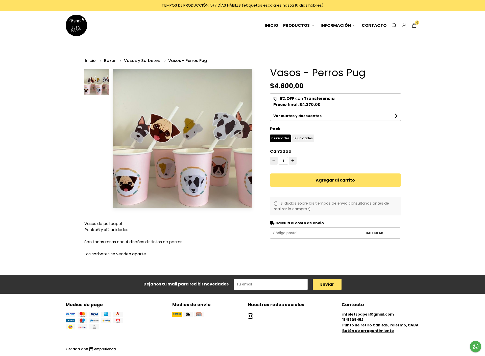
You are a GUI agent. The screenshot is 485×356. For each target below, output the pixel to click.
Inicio (271, 25)
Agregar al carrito (335, 180)
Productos (296, 25)
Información (336, 25)
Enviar (327, 284)
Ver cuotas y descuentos (297, 115)
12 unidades (303, 138)
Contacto (374, 25)
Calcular (374, 233)
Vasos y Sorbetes (142, 60)
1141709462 (352, 319)
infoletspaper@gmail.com (368, 314)
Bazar (110, 60)
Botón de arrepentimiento (368, 330)
